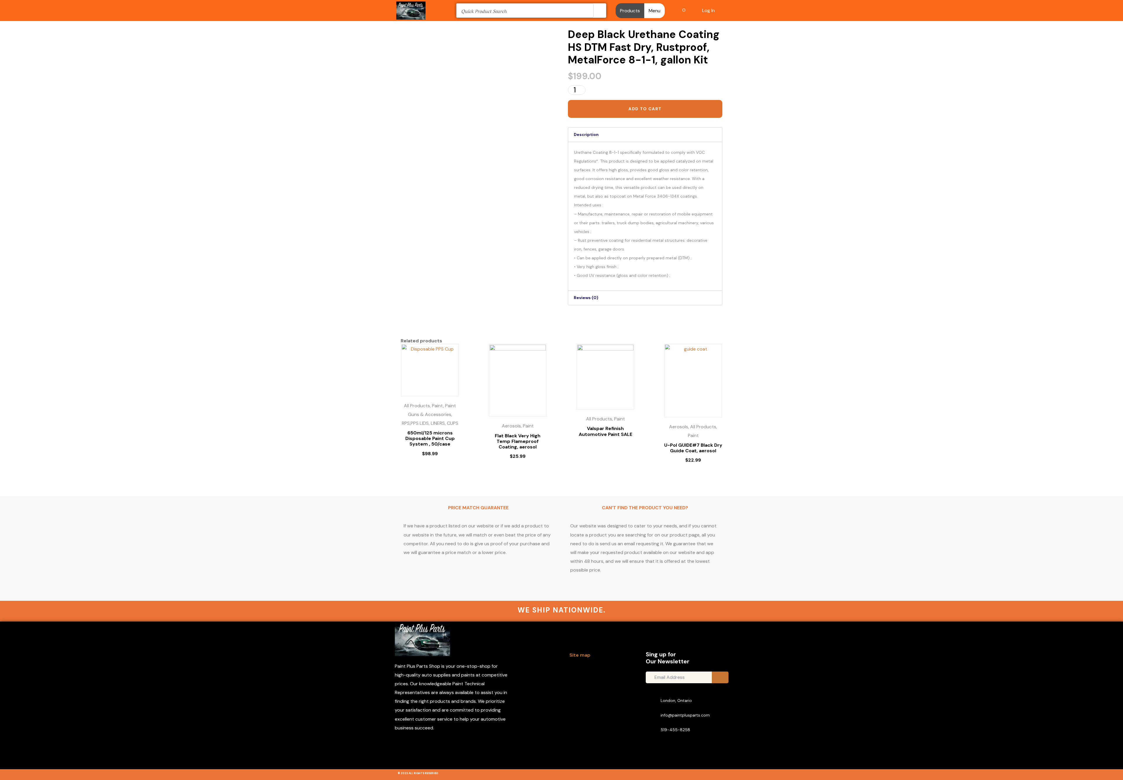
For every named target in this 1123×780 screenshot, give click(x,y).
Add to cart (645, 108)
